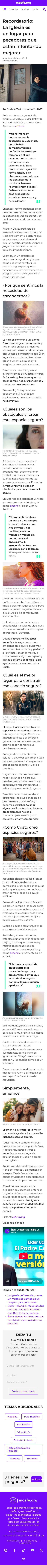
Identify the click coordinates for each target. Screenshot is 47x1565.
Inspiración (38, 9)
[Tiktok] (23, 1550)
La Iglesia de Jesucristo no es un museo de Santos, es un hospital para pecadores (25, 1299)
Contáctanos (13, 1541)
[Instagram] (6, 1550)
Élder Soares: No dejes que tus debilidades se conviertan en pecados (25, 1320)
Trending (14, 9)
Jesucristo (13, 58)
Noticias (25, 9)
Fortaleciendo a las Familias (18, 1449)
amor (5, 58)
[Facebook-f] (14, 1550)
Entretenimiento (23, 1440)
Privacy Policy (30, 1541)
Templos (15, 1458)
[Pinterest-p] (23, 1559)
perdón (22, 58)
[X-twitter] (41, 1550)
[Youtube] (32, 1550)
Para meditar (32, 1416)
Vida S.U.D (23, 1432)
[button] (5, 9)
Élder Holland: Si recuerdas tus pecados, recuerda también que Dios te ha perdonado (26, 1309)
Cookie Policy (25, 1543)
